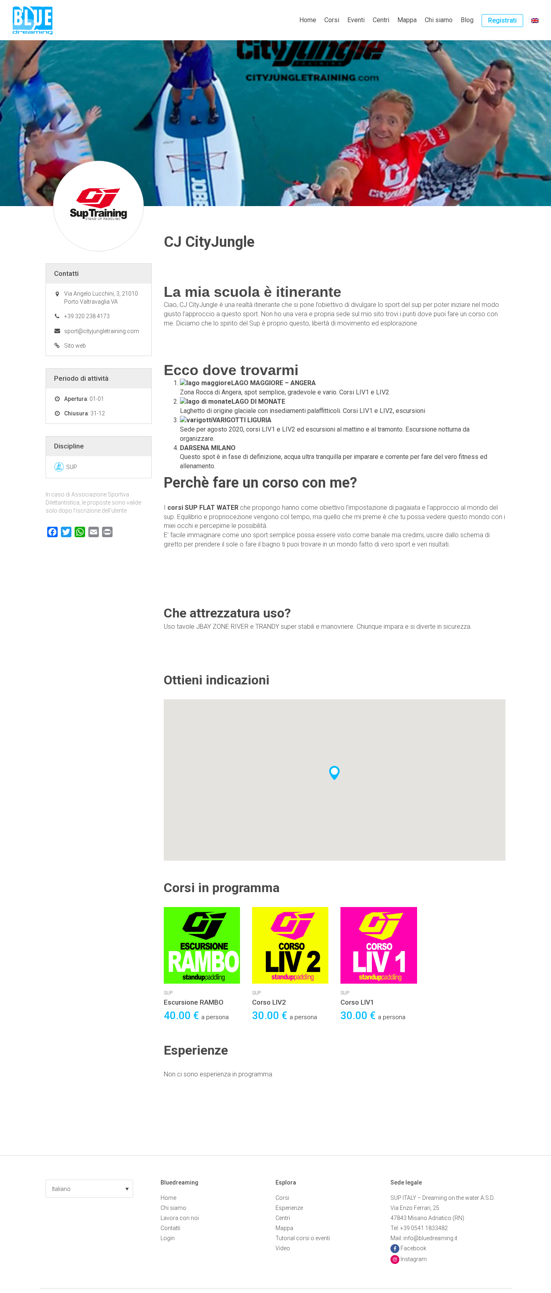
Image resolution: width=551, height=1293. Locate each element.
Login (168, 1238)
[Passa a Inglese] (534, 20)
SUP (168, 993)
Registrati (502, 20)
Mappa (407, 20)
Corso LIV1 (357, 1002)
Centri (381, 20)
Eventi (356, 20)
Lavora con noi (180, 1218)
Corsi (331, 20)
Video (283, 1248)
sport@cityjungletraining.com (101, 331)
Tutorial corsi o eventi (303, 1238)
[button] (89, 1189)
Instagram (414, 1259)
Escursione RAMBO (193, 1002)
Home (307, 20)
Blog (467, 20)
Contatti (170, 1228)
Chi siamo (439, 20)
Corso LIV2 (269, 1002)
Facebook (413, 1248)
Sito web (75, 345)
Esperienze (289, 1208)
